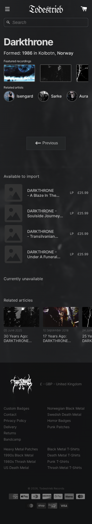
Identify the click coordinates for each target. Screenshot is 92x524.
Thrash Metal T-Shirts (64, 467)
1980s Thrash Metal (20, 461)
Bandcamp (12, 439)
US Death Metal (16, 467)
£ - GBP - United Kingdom (61, 384)
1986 (27, 53)
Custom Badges (16, 408)
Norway (65, 53)
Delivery (10, 427)
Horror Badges (59, 420)
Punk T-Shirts (58, 461)
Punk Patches (58, 427)
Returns (10, 433)
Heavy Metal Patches (21, 449)
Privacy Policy (15, 420)
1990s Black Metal (18, 455)
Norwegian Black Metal (65, 408)
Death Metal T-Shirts (63, 455)
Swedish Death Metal (64, 414)
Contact (10, 414)
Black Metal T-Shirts (63, 449)
